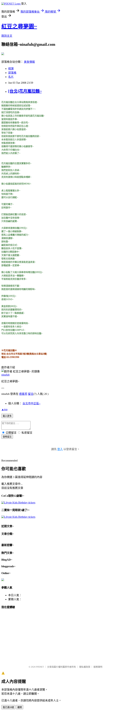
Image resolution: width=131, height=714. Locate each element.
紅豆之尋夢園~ (19, 26)
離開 (19, 707)
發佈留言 (7, 436)
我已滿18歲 (8, 707)
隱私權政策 (84, 667)
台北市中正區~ (31, 403)
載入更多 (7, 416)
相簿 (11, 68)
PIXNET (40, 667)
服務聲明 (97, 667)
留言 (30, 393)
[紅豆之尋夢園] (2, 54)
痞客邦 (23, 393)
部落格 (12, 72)
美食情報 (29, 61)
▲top (4, 409)
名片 (11, 76)
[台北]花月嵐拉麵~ (25, 91)
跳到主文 (6, 35)
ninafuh (5, 374)
